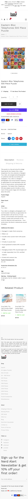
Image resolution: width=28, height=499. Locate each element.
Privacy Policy (5, 430)
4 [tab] (15, 73)
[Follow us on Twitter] (13, 138)
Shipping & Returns (6, 409)
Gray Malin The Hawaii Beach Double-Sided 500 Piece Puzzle (20, 309)
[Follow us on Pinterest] (20, 138)
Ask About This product (19, 91)
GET (19, 5)
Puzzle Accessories (6, 396)
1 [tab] (11, 73)
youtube (6, 447)
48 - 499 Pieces (5, 375)
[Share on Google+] (17, 138)
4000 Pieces (4, 391)
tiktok (5, 450)
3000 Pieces (4, 388)
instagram (6, 440)
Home (3, 34)
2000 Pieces (4, 386)
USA (15, 5)
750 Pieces (4, 380)
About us (3, 417)
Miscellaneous (5, 399)
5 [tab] (16, 73)
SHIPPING (10, 3)
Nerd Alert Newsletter (7, 422)
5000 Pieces (4, 394)
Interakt (19, 491)
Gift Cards (4, 414)
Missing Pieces (5, 411)
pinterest (6, 445)
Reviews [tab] (20, 160)
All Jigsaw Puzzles (6, 370)
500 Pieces (4, 378)
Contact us (4, 425)
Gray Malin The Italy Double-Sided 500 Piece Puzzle (7, 308)
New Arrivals (4, 373)
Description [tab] (9, 160)
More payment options (14, 114)
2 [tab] (12, 73)
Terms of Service (6, 427)
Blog (2, 419)
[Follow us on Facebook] (9, 138)
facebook (6, 442)
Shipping (5, 91)
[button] (14, 144)
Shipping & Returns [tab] (14, 163)
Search (3, 367)
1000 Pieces (4, 383)
